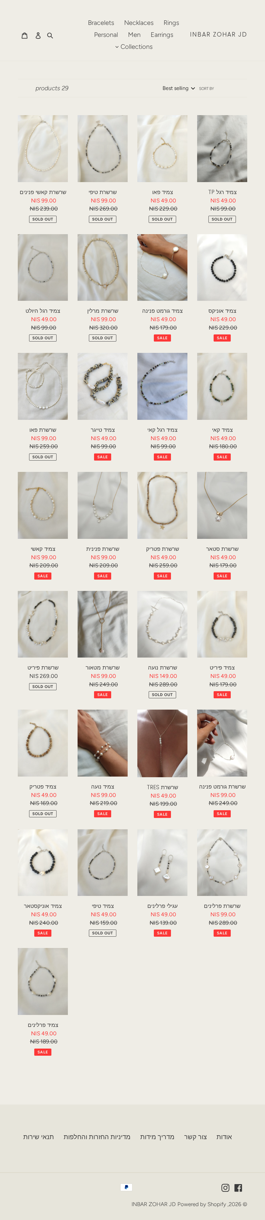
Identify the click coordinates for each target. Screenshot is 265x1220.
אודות (224, 1137)
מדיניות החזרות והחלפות (97, 1137)
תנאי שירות (38, 1137)
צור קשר (195, 1137)
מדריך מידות (157, 1137)
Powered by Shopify (201, 1204)
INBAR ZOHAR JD (218, 34)
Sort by (206, 88)
